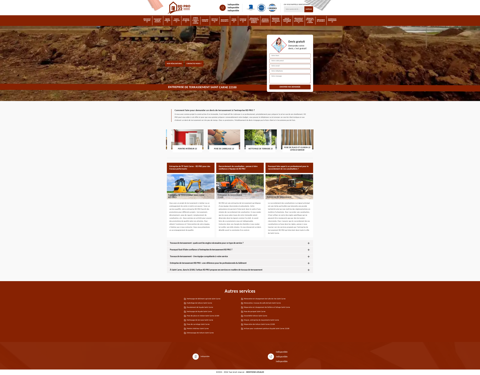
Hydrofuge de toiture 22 (243, 21)
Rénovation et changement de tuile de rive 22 (298, 20)
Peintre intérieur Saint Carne (198, 329)
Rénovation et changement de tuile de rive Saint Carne (265, 299)
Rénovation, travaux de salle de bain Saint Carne (262, 303)
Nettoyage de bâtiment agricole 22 (265, 21)
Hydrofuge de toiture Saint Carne (199, 303)
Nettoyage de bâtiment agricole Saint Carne (203, 299)
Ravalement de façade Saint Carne (200, 307)
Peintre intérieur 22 (167, 21)
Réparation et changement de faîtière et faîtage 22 (254, 20)
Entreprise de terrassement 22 (332, 21)
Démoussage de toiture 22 (321, 20)
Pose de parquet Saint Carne (255, 312)
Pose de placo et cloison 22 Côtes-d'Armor (195, 20)
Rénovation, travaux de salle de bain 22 (276, 20)
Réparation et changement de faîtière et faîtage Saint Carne (267, 307)
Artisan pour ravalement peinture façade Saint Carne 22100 (266, 329)
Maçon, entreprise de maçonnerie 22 (287, 20)
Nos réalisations (174, 64)
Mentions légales (255, 372)
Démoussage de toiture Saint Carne (200, 333)
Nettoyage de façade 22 (214, 21)
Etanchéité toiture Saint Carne (255, 316)
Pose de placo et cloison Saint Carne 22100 (203, 316)
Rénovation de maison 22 (146, 21)
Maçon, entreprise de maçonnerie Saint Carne (261, 320)
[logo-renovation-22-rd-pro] (179, 8)
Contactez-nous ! (194, 64)
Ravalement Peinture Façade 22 (157, 21)
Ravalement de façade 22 (224, 20)
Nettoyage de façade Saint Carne (199, 312)
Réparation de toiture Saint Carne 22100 (259, 324)
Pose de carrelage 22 (176, 21)
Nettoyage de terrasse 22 (185, 21)
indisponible (233, 5)
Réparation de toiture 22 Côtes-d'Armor (310, 20)
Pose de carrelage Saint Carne (198, 324)
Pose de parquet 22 (233, 21)
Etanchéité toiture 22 (205, 20)
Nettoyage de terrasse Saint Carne (200, 320)
